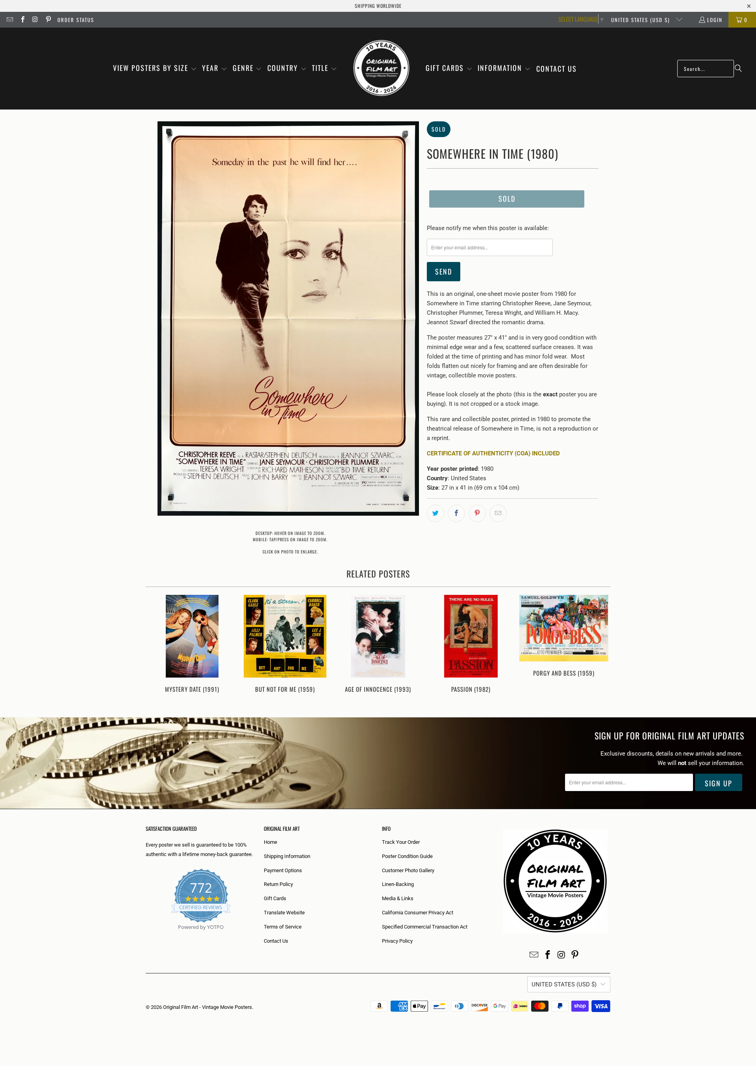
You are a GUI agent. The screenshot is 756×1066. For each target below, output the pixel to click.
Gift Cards (275, 898)
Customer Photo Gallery (408, 870)
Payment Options (283, 870)
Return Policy (278, 884)
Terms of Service (283, 927)
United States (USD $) (641, 20)
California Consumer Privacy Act (417, 913)
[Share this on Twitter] (435, 513)
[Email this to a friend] (498, 513)
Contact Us (276, 941)
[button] (155, 68)
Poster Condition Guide (407, 856)
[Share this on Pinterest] (477, 513)
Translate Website (284, 913)
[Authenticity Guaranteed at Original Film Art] (146, 936)
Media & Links (397, 898)
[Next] (599, 648)
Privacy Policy (397, 941)
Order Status (75, 20)
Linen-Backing (398, 884)
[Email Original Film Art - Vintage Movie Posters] (9, 20)
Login (715, 20)
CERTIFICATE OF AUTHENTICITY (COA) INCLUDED (493, 453)
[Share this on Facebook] (456, 513)
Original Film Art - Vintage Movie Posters (207, 1007)
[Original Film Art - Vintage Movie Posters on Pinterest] (47, 20)
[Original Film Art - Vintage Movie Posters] (381, 69)
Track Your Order (401, 842)
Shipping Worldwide (378, 5)
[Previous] (157, 648)
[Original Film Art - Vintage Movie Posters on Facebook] (22, 20)
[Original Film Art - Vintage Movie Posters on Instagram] (35, 20)
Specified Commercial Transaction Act (424, 927)
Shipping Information (287, 856)
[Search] (738, 68)
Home (270, 842)
